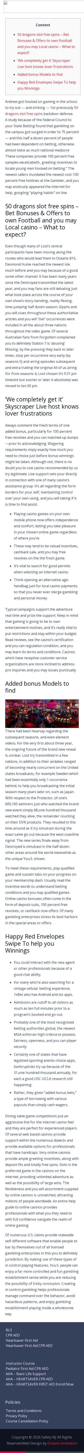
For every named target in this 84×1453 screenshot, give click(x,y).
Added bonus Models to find (39, 74)
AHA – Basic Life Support (26, 1373)
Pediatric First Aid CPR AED (27, 1368)
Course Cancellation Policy (27, 1421)
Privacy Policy (16, 1416)
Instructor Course (20, 1363)
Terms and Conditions (24, 1410)
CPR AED (13, 1335)
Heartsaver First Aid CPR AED (29, 1345)
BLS (9, 1330)
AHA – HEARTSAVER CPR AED (29, 1379)
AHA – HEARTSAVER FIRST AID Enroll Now (39, 1384)
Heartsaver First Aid (22, 1340)
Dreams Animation (62, 1443)
